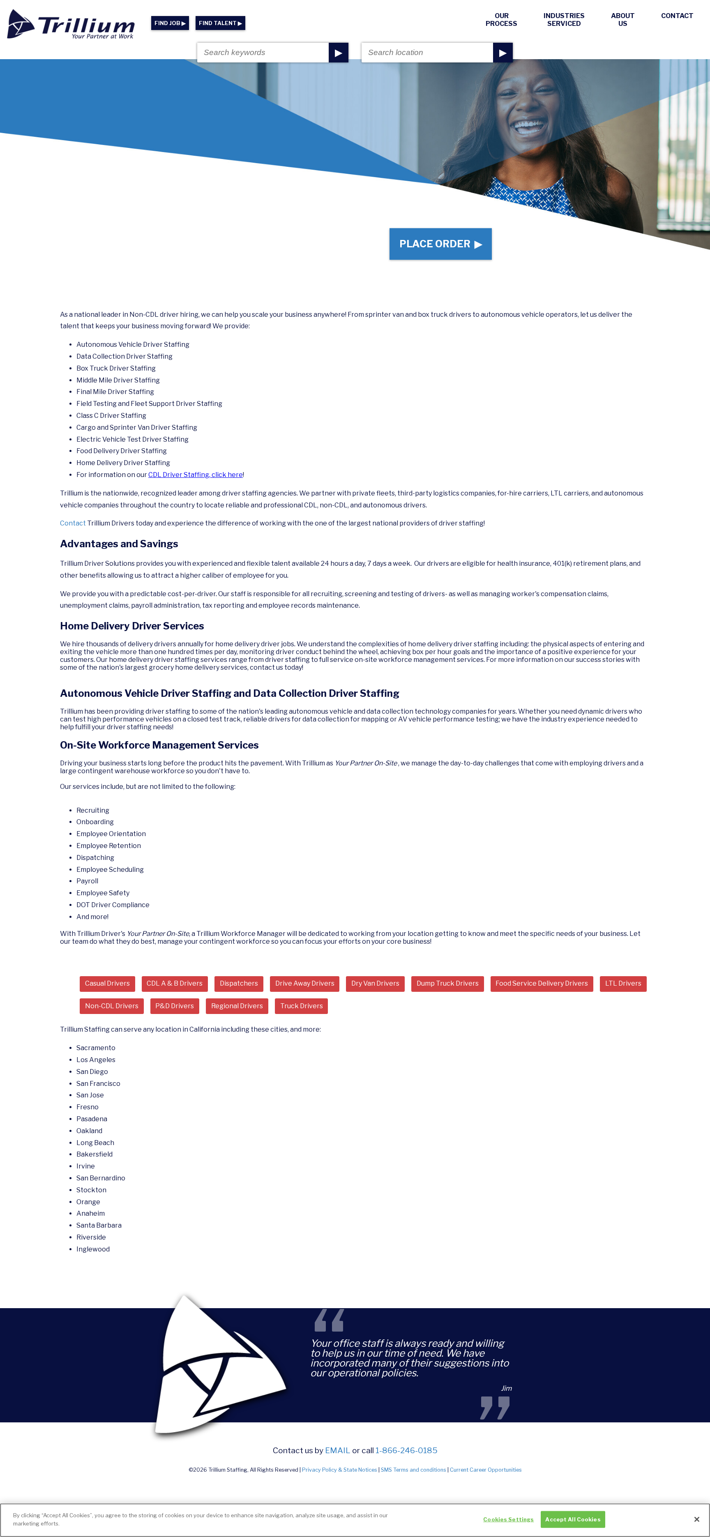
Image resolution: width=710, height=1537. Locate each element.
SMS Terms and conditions (413, 1470)
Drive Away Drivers (304, 983)
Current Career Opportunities (486, 1470)
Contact (677, 16)
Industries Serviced (564, 20)
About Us (623, 20)
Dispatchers (239, 983)
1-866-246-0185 (407, 1450)
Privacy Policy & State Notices (339, 1470)
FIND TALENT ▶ (220, 23)
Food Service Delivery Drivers (542, 983)
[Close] (697, 1519)
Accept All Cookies (572, 1519)
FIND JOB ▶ (170, 23)
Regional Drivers (237, 1006)
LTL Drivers (623, 983)
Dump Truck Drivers (448, 983)
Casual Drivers (107, 983)
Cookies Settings (508, 1519)
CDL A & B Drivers (175, 983)
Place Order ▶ (440, 244)
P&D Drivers (174, 1006)
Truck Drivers (301, 1006)
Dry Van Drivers (375, 983)
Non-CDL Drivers (111, 1006)
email (337, 1450)
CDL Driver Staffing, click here (195, 475)
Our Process (501, 20)
